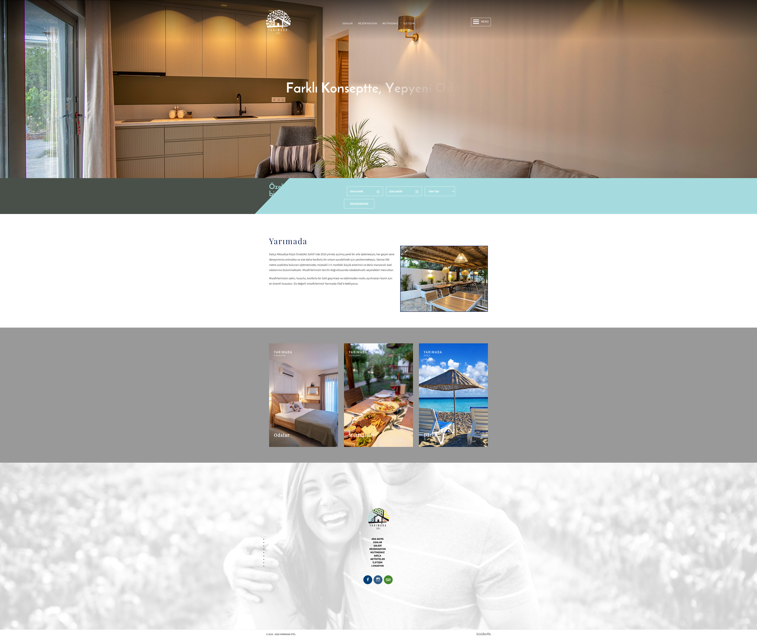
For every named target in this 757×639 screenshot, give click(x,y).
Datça (377, 555)
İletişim (409, 23)
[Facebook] (367, 579)
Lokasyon (377, 565)
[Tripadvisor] (388, 579)
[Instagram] (378, 579)
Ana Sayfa (377, 539)
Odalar (347, 23)
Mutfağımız (390, 23)
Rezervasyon (367, 23)
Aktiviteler (377, 559)
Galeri (378, 545)
